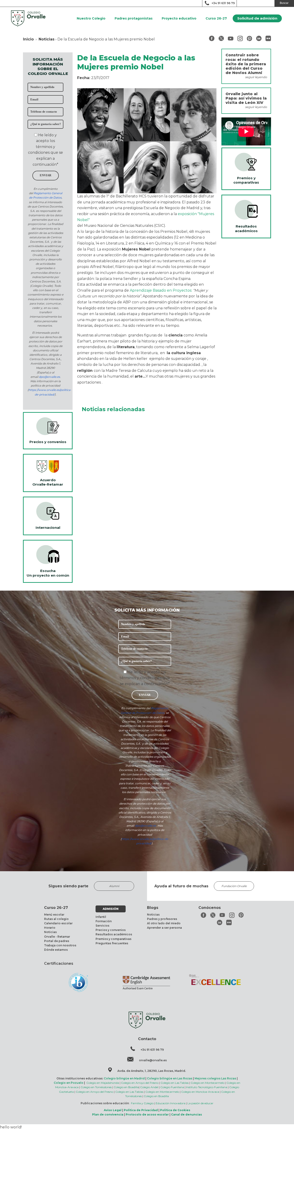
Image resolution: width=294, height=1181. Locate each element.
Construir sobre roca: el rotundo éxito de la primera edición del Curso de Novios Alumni (246, 64)
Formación (104, 921)
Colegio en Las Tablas (175, 1082)
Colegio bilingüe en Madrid (124, 1078)
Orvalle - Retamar (57, 936)
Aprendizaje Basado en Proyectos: (161, 290)
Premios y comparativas (113, 939)
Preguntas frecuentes (112, 943)
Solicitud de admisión (257, 18)
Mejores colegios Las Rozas (215, 1078)
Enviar (45, 175)
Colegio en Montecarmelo (207, 1082)
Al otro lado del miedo (164, 923)
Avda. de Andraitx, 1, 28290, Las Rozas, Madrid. (151, 1071)
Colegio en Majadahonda (102, 1082)
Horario (49, 927)
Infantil (101, 917)
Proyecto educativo (179, 18)
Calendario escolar (58, 923)
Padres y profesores (162, 919)
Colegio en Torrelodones (96, 1087)
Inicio (28, 39)
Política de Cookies (175, 1110)
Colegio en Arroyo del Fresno (139, 1082)
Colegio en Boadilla (126, 1087)
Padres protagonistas (134, 18)
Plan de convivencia (107, 1114)
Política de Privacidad (141, 1110)
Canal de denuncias (186, 1114)
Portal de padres (56, 941)
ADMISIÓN (111, 909)
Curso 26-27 (216, 18)
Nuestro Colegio (91, 18)
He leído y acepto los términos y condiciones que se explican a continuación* (145, 678)
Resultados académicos (114, 934)
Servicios (102, 925)
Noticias (46, 39)
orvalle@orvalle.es (153, 1060)
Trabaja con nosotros (60, 945)
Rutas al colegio (56, 919)
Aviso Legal (113, 1110)
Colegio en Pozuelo (68, 1082)
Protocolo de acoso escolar (147, 1114)
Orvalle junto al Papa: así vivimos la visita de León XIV (246, 98)
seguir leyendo (256, 77)
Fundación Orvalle (234, 886)
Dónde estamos (56, 949)
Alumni (114, 886)
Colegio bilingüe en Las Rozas (169, 1078)
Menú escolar (54, 914)
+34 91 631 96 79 (223, 3)
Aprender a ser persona (164, 927)
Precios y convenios (111, 930)
